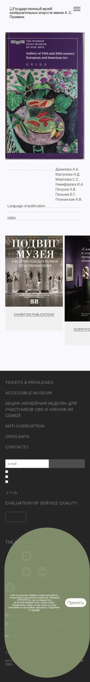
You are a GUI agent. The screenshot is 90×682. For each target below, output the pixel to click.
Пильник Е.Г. (65, 194)
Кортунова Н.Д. (67, 174)
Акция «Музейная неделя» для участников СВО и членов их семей (41, 409)
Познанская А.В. (68, 199)
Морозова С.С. (67, 179)
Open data (17, 436)
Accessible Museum (28, 393)
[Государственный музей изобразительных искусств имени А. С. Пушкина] (41, 17)
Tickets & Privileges (29, 382)
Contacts (16, 447)
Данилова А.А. (67, 169)
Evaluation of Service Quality (41, 503)
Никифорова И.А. (69, 184)
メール (11, 492)
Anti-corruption (25, 426)
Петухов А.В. (65, 189)
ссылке (36, 610)
